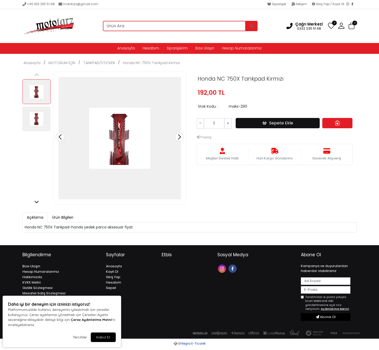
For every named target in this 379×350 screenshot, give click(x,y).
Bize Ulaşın (204, 48)
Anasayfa (126, 48)
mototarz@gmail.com (80, 4)
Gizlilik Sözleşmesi (37, 287)
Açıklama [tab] (35, 217)
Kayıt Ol (112, 271)
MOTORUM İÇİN (61, 63)
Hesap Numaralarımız (242, 48)
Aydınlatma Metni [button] (335, 309)
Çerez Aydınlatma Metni (91, 320)
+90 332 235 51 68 (41, 4)
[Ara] (251, 26)
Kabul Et (103, 337)
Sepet (111, 287)
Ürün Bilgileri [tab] (62, 217)
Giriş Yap (113, 277)
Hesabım (151, 48)
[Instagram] (348, 4)
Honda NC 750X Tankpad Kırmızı (151, 63)
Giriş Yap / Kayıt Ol (330, 4)
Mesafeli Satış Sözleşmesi (43, 293)
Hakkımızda (32, 277)
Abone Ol (327, 316)
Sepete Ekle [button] (281, 123)
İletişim (301, 4)
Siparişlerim (177, 48)
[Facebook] (354, 4)
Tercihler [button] (80, 337)
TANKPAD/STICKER (99, 63)
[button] (351, 26)
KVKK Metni (31, 282)
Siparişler (279, 4)
